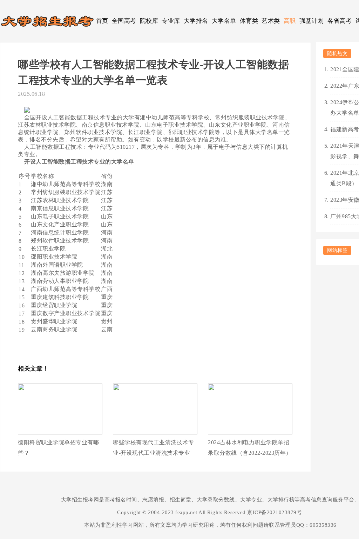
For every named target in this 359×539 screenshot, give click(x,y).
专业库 (171, 21)
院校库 (149, 21)
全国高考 (124, 21)
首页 (102, 21)
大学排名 (196, 21)
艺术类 (271, 21)
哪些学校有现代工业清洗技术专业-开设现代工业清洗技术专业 (153, 447)
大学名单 (224, 21)
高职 (290, 21)
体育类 (249, 21)
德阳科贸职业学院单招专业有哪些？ (58, 447)
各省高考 (339, 21)
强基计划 (311, 21)
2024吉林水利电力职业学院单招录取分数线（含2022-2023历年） (250, 447)
